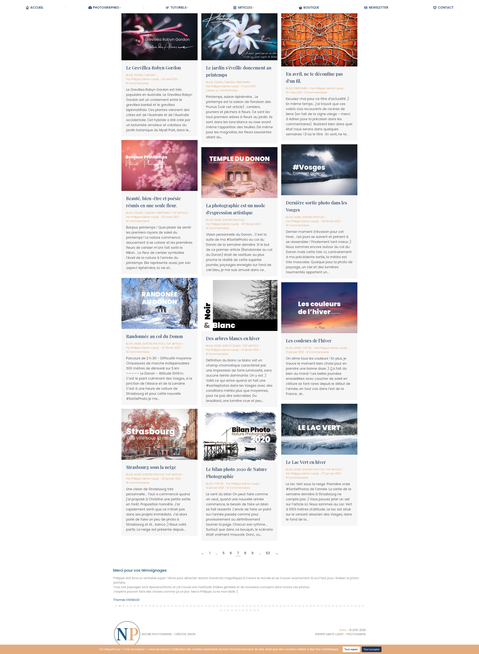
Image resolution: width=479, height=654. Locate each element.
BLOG (129, 75)
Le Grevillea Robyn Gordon (153, 68)
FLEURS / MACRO (144, 75)
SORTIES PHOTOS (313, 217)
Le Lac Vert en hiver (306, 462)
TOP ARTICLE (179, 213)
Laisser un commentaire (222, 90)
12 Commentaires (217, 228)
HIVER (297, 217)
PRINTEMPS (243, 82)
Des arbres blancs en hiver (233, 338)
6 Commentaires (297, 478)
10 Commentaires (297, 225)
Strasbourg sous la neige (151, 467)
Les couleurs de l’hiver (309, 340)
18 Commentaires (137, 483)
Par (142, 79)
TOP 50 (307, 348)
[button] (116, 606)
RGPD (342, 630)
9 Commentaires (316, 92)
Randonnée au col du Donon (154, 336)
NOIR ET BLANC (231, 346)
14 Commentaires (138, 221)
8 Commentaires (137, 83)
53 (268, 553)
